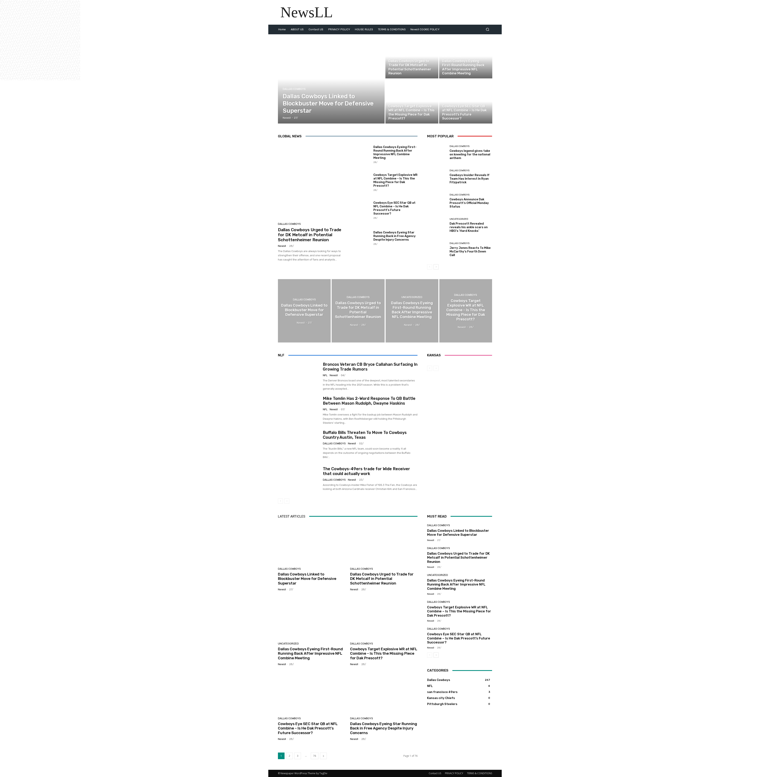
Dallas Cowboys (294, 89)
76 (314, 756)
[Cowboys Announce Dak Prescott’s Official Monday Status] (437, 201)
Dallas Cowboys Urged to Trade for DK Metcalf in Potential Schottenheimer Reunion (309, 234)
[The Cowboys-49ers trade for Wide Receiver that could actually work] (299, 478)
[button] (487, 29)
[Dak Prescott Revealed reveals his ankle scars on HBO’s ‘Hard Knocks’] (437, 225)
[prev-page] (429, 266)
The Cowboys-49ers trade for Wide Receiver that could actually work (366, 471)
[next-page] (436, 266)
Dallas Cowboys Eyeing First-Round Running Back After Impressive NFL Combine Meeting (394, 152)
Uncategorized (451, 56)
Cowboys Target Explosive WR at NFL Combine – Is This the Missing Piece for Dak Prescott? (395, 180)
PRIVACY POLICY (454, 773)
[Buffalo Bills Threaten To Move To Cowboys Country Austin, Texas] (299, 444)
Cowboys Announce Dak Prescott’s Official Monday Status (469, 203)
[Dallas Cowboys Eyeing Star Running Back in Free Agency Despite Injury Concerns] (360, 237)
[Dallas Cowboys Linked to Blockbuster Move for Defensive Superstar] (331, 79)
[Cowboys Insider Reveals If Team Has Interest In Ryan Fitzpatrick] (437, 176)
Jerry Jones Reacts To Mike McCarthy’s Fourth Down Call (470, 251)
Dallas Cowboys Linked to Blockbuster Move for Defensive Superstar (307, 579)
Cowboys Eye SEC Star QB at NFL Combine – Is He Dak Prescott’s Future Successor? (394, 208)
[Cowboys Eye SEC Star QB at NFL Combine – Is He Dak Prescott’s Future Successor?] (465, 101)
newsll (282, 245)
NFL (325, 375)
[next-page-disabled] (286, 501)
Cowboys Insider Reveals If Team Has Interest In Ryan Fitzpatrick (469, 178)
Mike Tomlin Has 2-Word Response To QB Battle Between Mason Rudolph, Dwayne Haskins (369, 401)
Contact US (435, 773)
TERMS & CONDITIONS (479, 773)
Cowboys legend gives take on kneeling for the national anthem (470, 154)
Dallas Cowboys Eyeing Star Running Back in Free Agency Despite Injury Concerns (394, 236)
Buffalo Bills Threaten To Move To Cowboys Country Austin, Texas (365, 435)
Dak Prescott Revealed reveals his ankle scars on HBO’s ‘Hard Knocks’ (469, 227)
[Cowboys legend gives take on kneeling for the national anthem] (437, 152)
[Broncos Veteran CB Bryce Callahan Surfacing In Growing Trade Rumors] (299, 376)
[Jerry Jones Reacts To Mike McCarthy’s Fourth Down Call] (437, 249)
